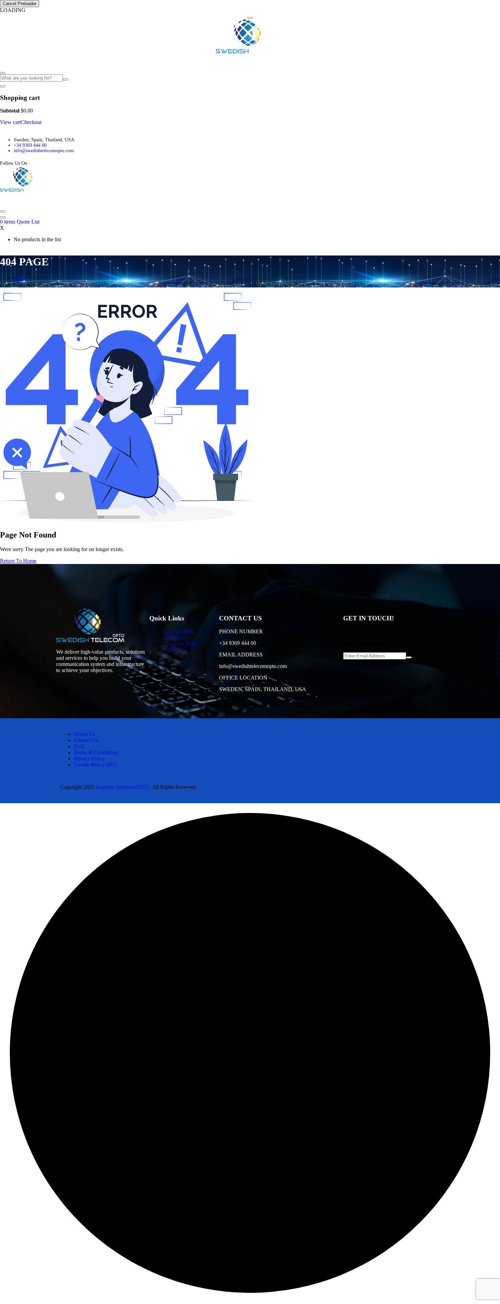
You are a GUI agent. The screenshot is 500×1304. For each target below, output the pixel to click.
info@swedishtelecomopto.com (44, 150)
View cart (10, 122)
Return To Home (18, 561)
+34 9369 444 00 (30, 145)
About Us (54, 61)
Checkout (31, 122)
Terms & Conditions (95, 752)
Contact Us (135, 61)
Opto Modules (17, 61)
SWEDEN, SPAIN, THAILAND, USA (262, 689)
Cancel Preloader (19, 3)
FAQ (113, 61)
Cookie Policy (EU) (95, 765)
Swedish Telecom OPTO (123, 787)
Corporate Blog (86, 61)
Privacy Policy (89, 758)
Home (20, 278)
